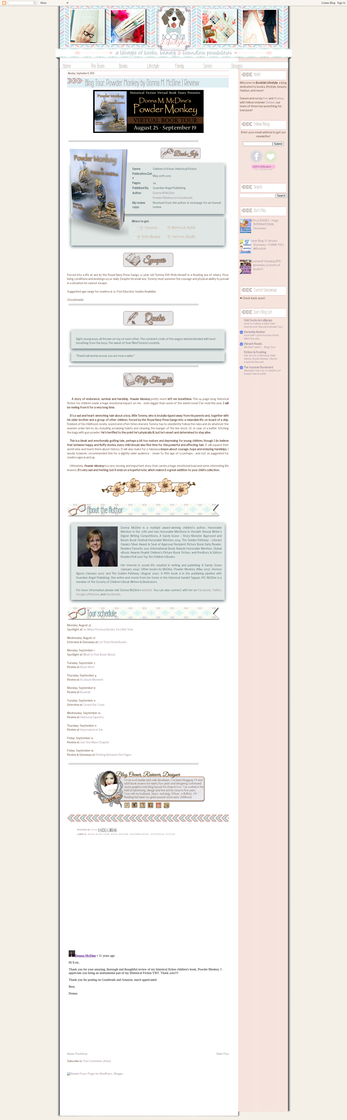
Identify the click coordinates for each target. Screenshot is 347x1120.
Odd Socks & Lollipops (258, 320)
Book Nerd (87, 667)
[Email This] (100, 830)
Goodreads (113, 594)
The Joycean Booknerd (258, 367)
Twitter (216, 590)
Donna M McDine (164, 193)
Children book (139, 834)
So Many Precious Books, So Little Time (108, 629)
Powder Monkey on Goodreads (172, 198)
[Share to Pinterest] (115, 830)
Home (67, 65)
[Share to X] (107, 830)
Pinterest (93, 594)
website (147, 590)
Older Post (222, 1053)
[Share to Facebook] (111, 830)
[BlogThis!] (104, 830)
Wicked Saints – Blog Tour (260, 347)
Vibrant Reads (253, 344)
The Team (97, 65)
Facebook (204, 590)
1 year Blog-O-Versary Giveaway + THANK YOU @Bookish (267, 245)
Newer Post (74, 1053)
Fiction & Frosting (255, 352)
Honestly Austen (254, 332)
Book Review (119, 834)
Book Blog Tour (98, 834)
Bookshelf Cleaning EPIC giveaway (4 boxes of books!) (265, 265)
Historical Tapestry (92, 717)
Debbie (270, 102)
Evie (265, 98)
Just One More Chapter (94, 742)
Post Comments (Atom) (97, 1061)
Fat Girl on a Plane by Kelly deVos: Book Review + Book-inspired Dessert (261, 358)
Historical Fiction (163, 834)
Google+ (81, 594)
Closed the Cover (94, 705)
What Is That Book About (99, 654)
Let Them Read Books (113, 642)
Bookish (85, 692)
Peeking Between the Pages (113, 755)
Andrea (278, 98)
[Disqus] (148, 895)
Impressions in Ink (91, 729)
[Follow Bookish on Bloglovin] (263, 169)
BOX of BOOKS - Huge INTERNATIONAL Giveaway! (264, 224)
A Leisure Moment (91, 679)
